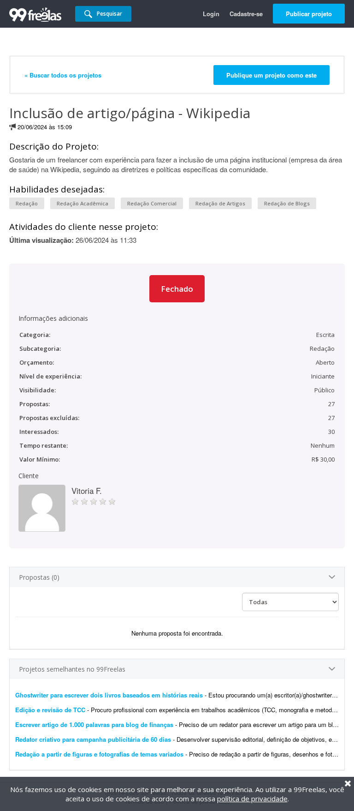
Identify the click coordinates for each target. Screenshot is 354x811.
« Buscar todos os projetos (62, 75)
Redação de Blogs (287, 203)
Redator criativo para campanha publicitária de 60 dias (93, 739)
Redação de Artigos (220, 203)
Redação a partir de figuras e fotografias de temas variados (99, 754)
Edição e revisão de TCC (51, 709)
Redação (27, 203)
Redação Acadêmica (82, 203)
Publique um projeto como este (271, 75)
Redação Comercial (152, 203)
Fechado (177, 288)
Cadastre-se (246, 13)
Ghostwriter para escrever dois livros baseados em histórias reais (109, 695)
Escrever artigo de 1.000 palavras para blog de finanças (94, 724)
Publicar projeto (309, 13)
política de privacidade (252, 798)
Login (211, 13)
